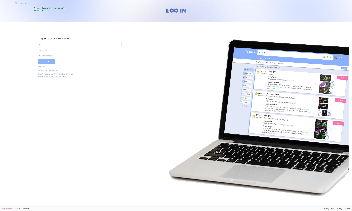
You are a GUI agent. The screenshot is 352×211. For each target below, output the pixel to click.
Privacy (339, 209)
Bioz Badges (6, 209)
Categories (329, 209)
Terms (347, 209)
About (17, 209)
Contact (25, 209)
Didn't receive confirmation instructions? (56, 74)
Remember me (46, 56)
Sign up (41, 67)
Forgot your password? (48, 70)
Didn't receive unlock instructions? (53, 77)
